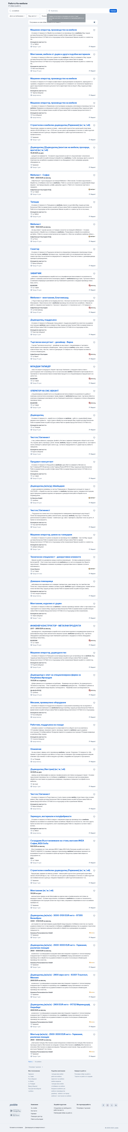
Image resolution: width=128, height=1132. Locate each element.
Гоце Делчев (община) (34, 1088)
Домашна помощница (41, 581)
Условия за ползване (16, 1127)
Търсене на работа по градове (83, 1076)
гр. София (31, 1076)
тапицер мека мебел (57, 1074)
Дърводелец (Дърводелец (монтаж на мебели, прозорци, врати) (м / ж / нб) (60, 148)
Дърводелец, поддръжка (43, 320)
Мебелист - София (39, 175)
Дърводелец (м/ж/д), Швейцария (47, 486)
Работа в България (37, 1119)
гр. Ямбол (31, 1081)
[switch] (94, 22)
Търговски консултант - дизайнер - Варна (51, 342)
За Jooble (34, 1108)
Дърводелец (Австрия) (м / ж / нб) (47, 769)
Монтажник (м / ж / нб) (41, 890)
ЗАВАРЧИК (36, 273)
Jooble (116, 1128)
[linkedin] (116, 1105)
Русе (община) (32, 1079)
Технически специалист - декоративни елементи (55, 557)
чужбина (30, 1091)
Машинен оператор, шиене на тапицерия (51, 534)
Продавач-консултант (41, 461)
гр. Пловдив (31, 1083)
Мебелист (35, 224)
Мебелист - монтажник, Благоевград (49, 297)
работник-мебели (56, 1076)
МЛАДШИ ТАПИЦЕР (40, 366)
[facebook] (103, 1105)
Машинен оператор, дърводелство (48, 652)
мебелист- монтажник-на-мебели (61, 1096)
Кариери (33, 1113)
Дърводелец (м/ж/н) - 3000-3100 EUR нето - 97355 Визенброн (56, 916)
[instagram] (107, 1105)
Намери (113, 11)
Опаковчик (35, 749)
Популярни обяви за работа (82, 1074)
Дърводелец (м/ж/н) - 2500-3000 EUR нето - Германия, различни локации (58, 946)
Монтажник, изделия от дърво (46, 603)
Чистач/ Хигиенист (40, 437)
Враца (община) (32, 1086)
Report (93, 46)
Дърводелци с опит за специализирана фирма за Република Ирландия (55, 676)
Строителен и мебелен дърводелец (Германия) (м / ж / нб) (60, 125)
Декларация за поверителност (35, 1127)
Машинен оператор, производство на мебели (53, 30)
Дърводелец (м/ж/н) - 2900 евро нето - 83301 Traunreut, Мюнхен (59, 976)
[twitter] (111, 1105)
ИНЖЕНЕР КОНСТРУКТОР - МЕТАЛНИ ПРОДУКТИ (55, 625)
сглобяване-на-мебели (58, 1086)
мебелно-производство (58, 1091)
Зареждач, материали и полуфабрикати (50, 816)
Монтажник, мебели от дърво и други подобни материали (60, 54)
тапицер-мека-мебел (57, 1083)
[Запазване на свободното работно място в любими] (94, 30)
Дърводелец (37, 415)
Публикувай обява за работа (63, 1113)
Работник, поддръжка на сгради (47, 724)
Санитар (34, 249)
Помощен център (36, 1116)
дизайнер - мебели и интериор (60, 1093)
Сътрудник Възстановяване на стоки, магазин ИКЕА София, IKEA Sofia (57, 842)
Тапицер (34, 202)
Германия (31, 1074)
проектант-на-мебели (57, 1079)
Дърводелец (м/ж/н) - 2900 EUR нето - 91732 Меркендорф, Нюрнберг (60, 1006)
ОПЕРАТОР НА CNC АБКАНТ (44, 390)
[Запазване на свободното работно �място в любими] (94, 675)
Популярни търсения (35, 1067)
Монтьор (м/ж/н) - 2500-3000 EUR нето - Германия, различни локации (56, 1035)
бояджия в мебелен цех (58, 1088)
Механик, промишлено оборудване (48, 702)
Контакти (34, 1111)
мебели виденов (56, 1081)
